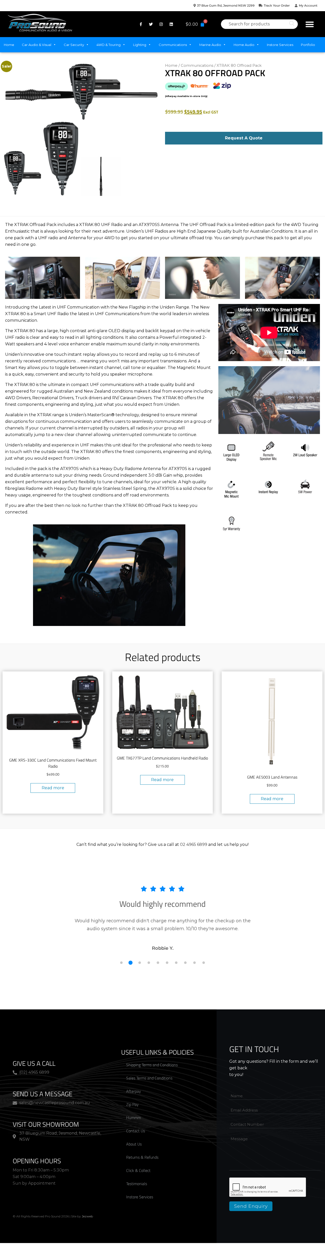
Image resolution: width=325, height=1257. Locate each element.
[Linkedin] (171, 24)
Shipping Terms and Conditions (152, 1065)
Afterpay (133, 1091)
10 (204, 963)
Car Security (74, 45)
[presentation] (267, 1187)
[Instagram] (161, 24)
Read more (53, 787)
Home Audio (244, 45)
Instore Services (280, 45)
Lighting (139, 45)
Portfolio (308, 45)
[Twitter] (151, 24)
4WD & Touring (108, 45)
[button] (309, 24)
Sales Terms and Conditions (149, 1078)
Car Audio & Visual (36, 45)
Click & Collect (138, 1170)
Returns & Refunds (142, 1157)
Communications (173, 45)
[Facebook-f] (140, 24)
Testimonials (136, 1184)
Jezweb (87, 1216)
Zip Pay (132, 1104)
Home (9, 45)
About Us (134, 1144)
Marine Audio (210, 45)
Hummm (133, 1118)
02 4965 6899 (193, 844)
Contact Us (135, 1131)
